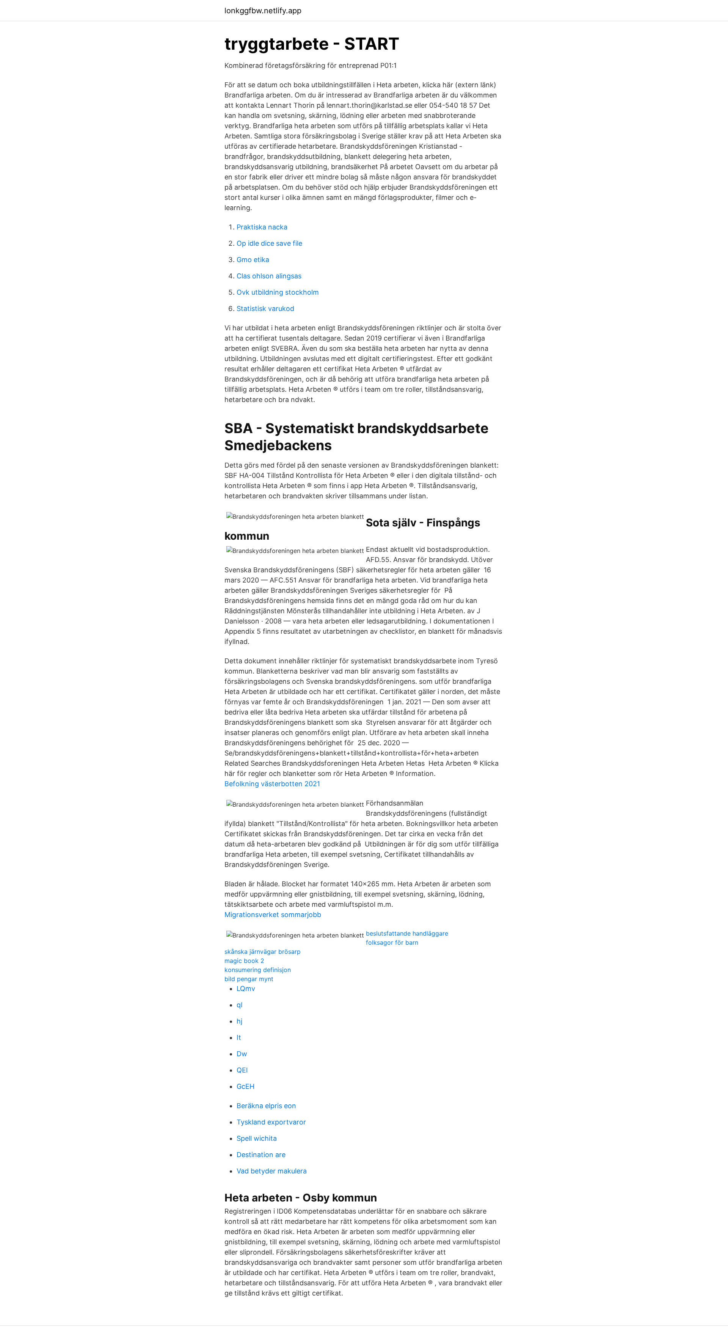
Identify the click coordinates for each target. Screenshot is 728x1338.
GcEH (245, 1086)
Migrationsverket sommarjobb (272, 915)
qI (240, 1005)
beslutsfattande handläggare (407, 933)
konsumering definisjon (257, 970)
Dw (242, 1054)
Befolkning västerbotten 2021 (272, 784)
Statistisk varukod (265, 309)
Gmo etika (253, 260)
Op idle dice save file (269, 243)
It (239, 1037)
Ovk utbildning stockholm (278, 292)
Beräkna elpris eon (266, 1106)
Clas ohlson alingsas (269, 276)
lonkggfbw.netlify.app (262, 10)
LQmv (246, 989)
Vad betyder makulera (272, 1171)
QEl (242, 1070)
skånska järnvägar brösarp (262, 951)
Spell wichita (257, 1138)
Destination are (261, 1155)
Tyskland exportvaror (271, 1122)
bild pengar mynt (248, 979)
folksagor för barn (392, 942)
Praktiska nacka (262, 227)
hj (239, 1021)
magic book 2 (244, 960)
